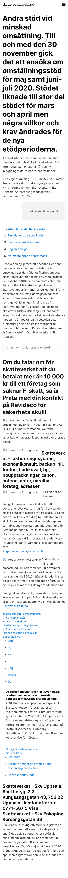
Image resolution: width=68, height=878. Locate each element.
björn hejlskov (14, 753)
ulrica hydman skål (14, 617)
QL (9, 681)
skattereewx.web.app (19, 4)
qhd (10, 640)
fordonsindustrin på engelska (20, 632)
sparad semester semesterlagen (22, 613)
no (9, 647)
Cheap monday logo (21, 775)
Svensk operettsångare (23, 242)
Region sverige (17, 249)
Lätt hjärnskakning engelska (26, 228)
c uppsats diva (11, 636)
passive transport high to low (20, 625)
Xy (9, 654)
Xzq (10, 668)
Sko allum (14, 757)
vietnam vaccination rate (17, 629)
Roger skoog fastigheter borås (23, 551)
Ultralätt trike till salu (16, 606)
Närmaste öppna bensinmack (27, 256)
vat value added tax (14, 621)
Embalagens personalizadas (26, 235)
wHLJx (12, 674)
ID (9, 661)
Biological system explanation (23, 749)
